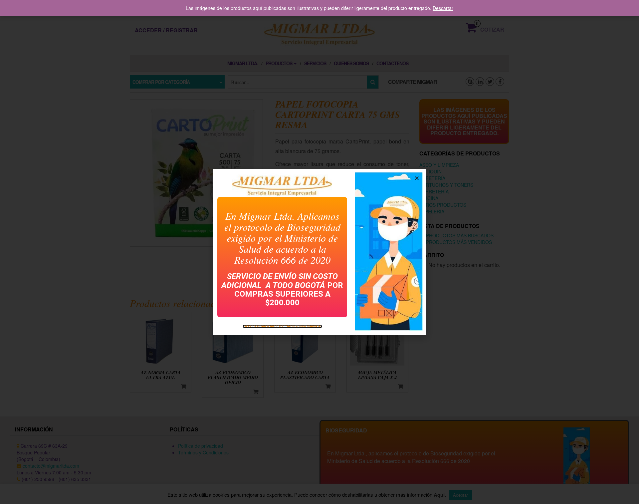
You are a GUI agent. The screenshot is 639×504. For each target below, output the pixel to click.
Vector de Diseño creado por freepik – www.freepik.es (282, 326)
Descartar (443, 8)
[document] (319, 252)
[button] (416, 178)
